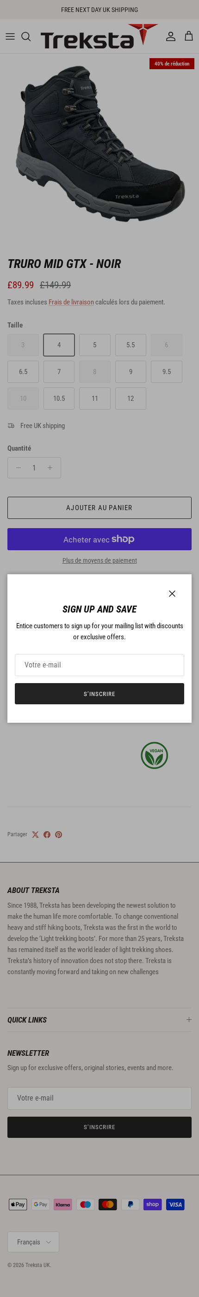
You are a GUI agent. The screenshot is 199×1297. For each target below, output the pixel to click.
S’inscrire (99, 693)
